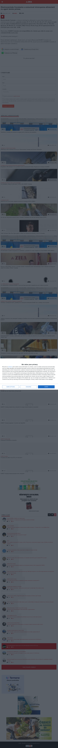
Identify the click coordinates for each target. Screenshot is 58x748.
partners (10, 366)
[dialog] (29, 374)
